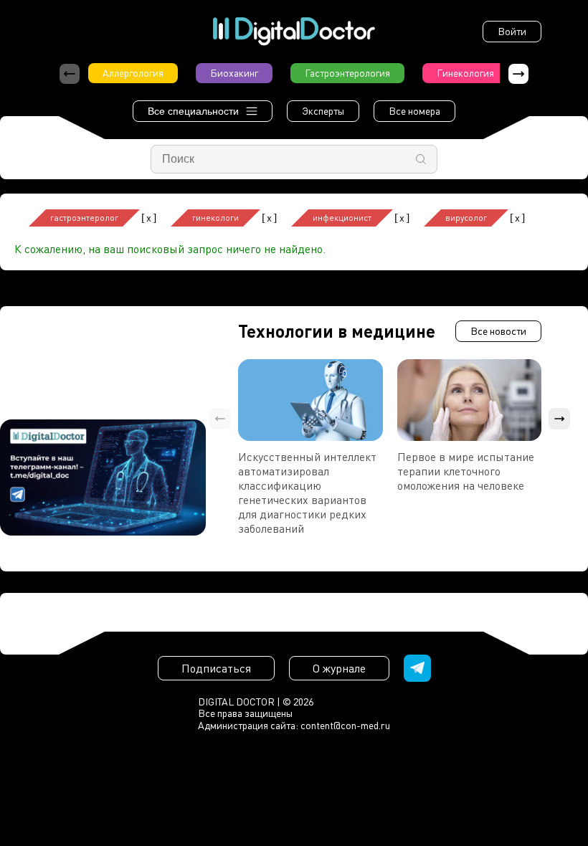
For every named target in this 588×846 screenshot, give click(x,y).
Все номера (414, 111)
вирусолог (466, 217)
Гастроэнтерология (347, 73)
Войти (512, 31)
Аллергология (133, 73)
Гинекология (465, 73)
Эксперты (323, 111)
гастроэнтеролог (84, 217)
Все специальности (193, 111)
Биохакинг (234, 73)
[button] (518, 74)
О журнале (339, 668)
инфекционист (342, 217)
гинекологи (215, 217)
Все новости (498, 331)
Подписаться (216, 668)
